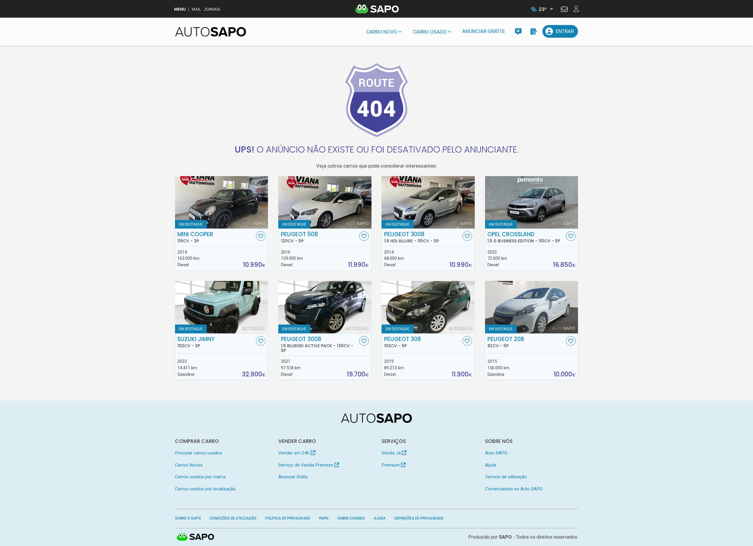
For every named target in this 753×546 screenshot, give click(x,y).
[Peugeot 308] (428, 307)
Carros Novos (189, 465)
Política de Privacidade (287, 518)
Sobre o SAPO (188, 518)
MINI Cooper (195, 237)
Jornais (212, 9)
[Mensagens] (518, 31)
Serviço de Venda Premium (306, 465)
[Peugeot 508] (324, 202)
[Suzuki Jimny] (221, 307)
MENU (180, 9)
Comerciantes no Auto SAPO (514, 489)
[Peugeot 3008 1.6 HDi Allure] (428, 202)
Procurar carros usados (198, 453)
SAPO (195, 537)
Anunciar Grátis (483, 31)
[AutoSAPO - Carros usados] (210, 31)
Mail (196, 9)
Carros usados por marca (200, 476)
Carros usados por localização (205, 489)
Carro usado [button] (430, 32)
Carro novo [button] (381, 32)
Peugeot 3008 (411, 237)
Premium (391, 465)
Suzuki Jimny (196, 342)
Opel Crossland (523, 237)
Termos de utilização (506, 476)
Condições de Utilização (233, 518)
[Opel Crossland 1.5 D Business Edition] (531, 202)
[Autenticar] (564, 10)
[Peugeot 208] (531, 307)
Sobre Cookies (351, 518)
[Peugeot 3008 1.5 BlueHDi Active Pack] (324, 307)
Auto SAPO (496, 453)
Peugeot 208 (505, 342)
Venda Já (392, 453)
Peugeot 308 (402, 342)
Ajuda (490, 465)
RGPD (324, 518)
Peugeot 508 (299, 237)
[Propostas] (533, 31)
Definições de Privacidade (419, 518)
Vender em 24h (294, 453)
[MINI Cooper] (221, 202)
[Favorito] (261, 236)
